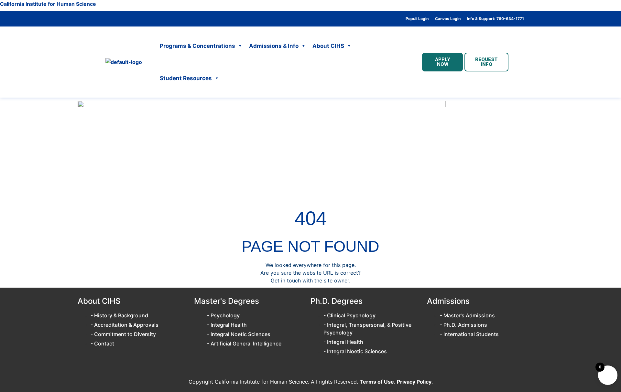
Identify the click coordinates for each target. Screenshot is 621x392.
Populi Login (417, 19)
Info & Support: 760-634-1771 (495, 19)
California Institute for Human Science (48, 4)
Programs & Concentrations (197, 46)
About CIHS (328, 46)
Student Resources (186, 78)
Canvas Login (448, 19)
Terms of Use (377, 381)
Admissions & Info (274, 46)
